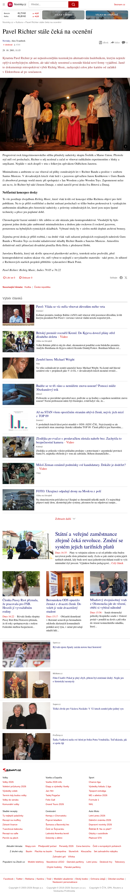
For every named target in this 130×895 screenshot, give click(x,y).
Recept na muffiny (12, 820)
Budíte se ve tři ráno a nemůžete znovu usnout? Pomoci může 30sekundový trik (76, 388)
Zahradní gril (59, 856)
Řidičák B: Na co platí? (100, 829)
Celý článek (117, 563)
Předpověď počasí (47, 846)
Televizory (120, 862)
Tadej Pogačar (53, 795)
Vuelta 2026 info (54, 782)
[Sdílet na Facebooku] (121, 277)
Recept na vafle (10, 833)
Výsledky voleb (10, 791)
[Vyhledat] (73, 4)
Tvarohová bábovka (13, 829)
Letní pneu (91, 862)
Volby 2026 (8, 782)
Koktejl (39, 447)
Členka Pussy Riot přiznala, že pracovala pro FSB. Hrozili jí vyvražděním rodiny (20, 606)
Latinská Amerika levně (57, 833)
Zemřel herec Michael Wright (55, 359)
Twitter (19, 879)
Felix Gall (50, 799)
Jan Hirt (49, 791)
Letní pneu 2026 (97, 815)
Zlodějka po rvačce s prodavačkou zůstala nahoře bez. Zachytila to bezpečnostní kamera (79, 440)
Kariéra (40, 879)
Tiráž (48, 879)
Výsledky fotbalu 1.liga (100, 786)
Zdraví (39, 394)
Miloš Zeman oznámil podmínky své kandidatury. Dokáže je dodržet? (81, 465)
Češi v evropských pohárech (107, 846)
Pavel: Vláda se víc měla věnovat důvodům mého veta (70, 306)
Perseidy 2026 (66, 846)
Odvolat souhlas (116, 879)
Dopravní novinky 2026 (100, 824)
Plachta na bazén (43, 851)
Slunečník (73, 851)
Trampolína (60, 851)
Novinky (6, 40)
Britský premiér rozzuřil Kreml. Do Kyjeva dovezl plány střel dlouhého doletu (75, 335)
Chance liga (95, 782)
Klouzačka (86, 851)
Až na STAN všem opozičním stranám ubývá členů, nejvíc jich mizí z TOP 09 (80, 414)
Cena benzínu (83, 846)
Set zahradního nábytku (106, 851)
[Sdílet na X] (125, 277)
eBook (105, 42)
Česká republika (42, 287)
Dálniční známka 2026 (100, 820)
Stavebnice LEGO (55, 862)
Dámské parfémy (75, 862)
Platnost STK (95, 838)
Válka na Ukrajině (44, 341)
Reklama (29, 879)
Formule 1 (94, 799)
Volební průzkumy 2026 (14, 786)
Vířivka (71, 856)
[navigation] (3, 4)
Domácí (39, 311)
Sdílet (117, 42)
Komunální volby (11, 804)
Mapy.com (30, 846)
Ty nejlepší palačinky (13, 815)
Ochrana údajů (98, 879)
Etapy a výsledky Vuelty (57, 786)
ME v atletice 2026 (98, 795)
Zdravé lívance (10, 824)
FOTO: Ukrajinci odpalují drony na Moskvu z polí (68, 491)
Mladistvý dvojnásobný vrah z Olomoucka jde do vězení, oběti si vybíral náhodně (108, 604)
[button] (65, 114)
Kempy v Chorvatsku (56, 815)
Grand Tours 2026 (55, 804)
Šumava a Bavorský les (57, 824)
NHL (91, 804)
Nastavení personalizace (65, 882)
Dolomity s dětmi (54, 838)
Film (38, 364)
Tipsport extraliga (97, 791)
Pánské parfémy (72, 867)
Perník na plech (10, 838)
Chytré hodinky (54, 867)
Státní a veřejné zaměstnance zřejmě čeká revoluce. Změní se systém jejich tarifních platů (89, 540)
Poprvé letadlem (54, 820)
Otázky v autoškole (98, 833)
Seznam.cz (119, 4)
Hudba (27, 287)
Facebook (8, 879)
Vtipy (38, 473)
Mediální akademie (63, 879)
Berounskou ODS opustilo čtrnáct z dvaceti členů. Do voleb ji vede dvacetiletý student (63, 606)
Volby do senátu (11, 799)
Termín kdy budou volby (14, 795)
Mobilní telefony (36, 862)
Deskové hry (106, 862)
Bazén (29, 851)
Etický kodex (81, 879)
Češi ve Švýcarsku (55, 829)
